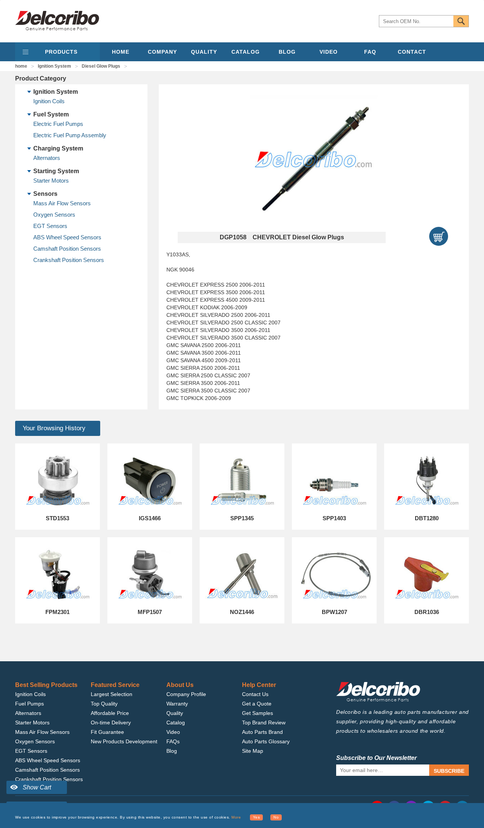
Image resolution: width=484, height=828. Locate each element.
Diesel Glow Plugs (101, 66)
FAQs (173, 741)
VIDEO (329, 52)
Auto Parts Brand (262, 732)
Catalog (175, 722)
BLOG (287, 52)
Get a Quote (256, 704)
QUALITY (204, 52)
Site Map (252, 751)
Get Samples (257, 713)
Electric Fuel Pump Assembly (69, 135)
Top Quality (104, 704)
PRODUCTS (61, 52)
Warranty (177, 704)
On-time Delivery (111, 722)
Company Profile (186, 694)
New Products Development (124, 741)
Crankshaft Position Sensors (68, 260)
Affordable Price (110, 713)
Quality (174, 713)
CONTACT (412, 52)
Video (173, 732)
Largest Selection (111, 694)
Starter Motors (51, 180)
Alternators (46, 158)
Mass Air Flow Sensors (62, 203)
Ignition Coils (49, 101)
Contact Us (255, 694)
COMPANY (162, 52)
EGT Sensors (50, 226)
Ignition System (54, 66)
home (21, 66)
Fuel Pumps (29, 704)
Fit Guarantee (107, 732)
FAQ (370, 52)
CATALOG (245, 52)
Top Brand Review (263, 722)
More (236, 817)
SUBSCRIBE (449, 771)
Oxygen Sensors (54, 214)
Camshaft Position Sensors (67, 248)
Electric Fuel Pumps (58, 124)
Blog (171, 751)
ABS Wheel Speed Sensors (67, 237)
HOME (120, 52)
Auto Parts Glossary (266, 741)
